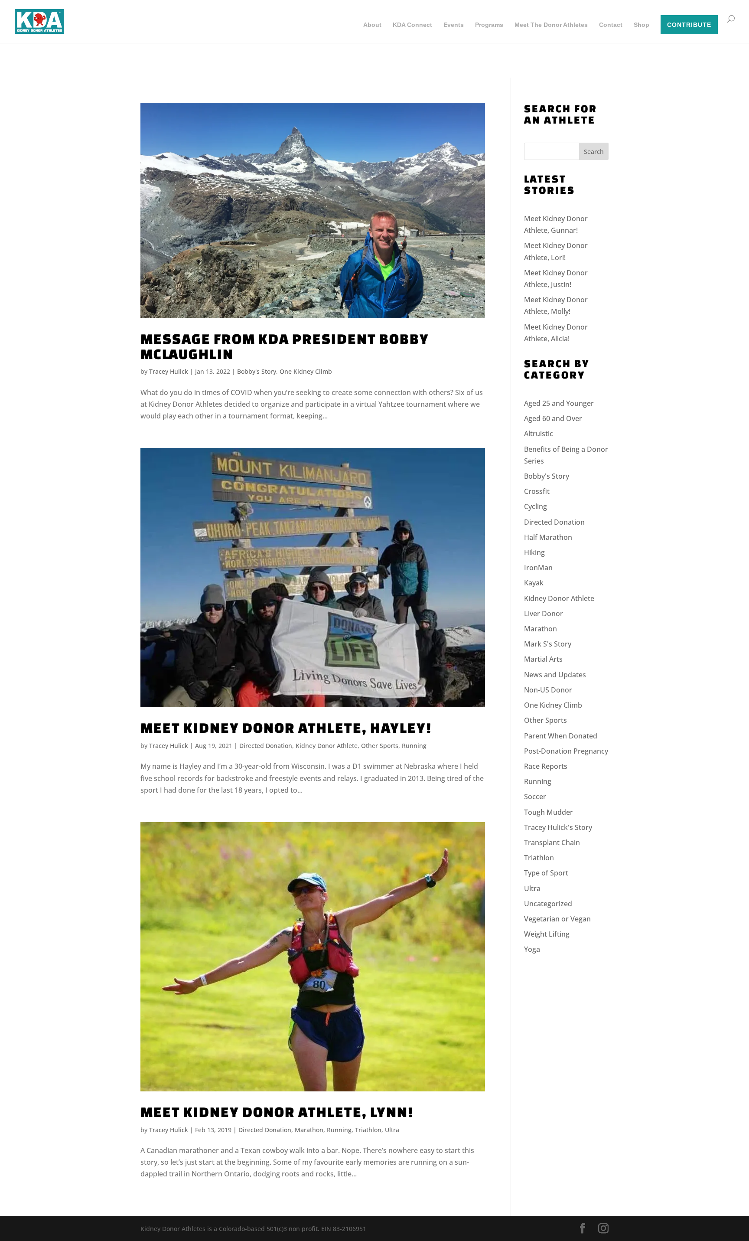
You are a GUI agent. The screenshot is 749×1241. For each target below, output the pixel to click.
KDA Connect (412, 25)
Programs (489, 25)
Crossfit (537, 491)
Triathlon (368, 1130)
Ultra (392, 1130)
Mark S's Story (547, 644)
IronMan (538, 567)
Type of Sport (546, 873)
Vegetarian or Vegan (557, 919)
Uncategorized (548, 903)
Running (414, 745)
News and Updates (555, 674)
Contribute (689, 24)
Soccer (535, 796)
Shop (641, 25)
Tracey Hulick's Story (558, 827)
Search (594, 151)
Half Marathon (548, 537)
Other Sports (379, 745)
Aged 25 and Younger (559, 403)
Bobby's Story (256, 371)
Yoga (532, 949)
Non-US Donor (548, 690)
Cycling (535, 506)
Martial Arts (543, 659)
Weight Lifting (547, 934)
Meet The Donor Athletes (551, 25)
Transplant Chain (552, 842)
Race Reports (545, 766)
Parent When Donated (560, 736)
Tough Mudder (548, 812)
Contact (610, 25)
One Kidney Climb (306, 371)
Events (453, 25)
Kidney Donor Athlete (327, 745)
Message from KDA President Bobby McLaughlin (284, 346)
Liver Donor (543, 613)
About (372, 25)
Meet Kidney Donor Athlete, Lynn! (277, 1112)
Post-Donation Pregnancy (566, 751)
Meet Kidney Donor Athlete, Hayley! (286, 727)
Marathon (309, 1130)
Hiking (534, 552)
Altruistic (538, 433)
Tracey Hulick (168, 371)
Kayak (534, 583)
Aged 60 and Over (553, 418)
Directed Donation (265, 745)
